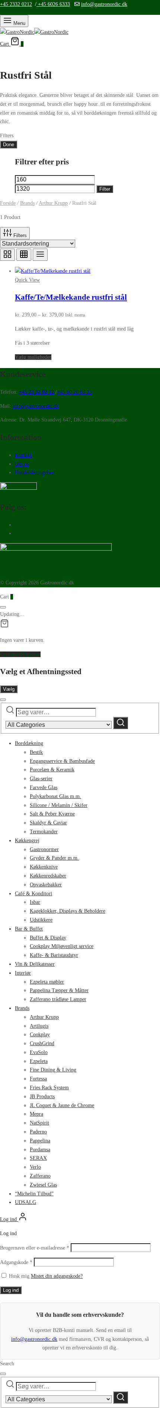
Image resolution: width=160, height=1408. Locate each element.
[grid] (7, 255)
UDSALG (25, 1202)
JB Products (42, 1096)
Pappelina (40, 1140)
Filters (19, 235)
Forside (8, 203)
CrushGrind (42, 1043)
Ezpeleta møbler (47, 982)
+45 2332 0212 (16, 4)
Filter (104, 189)
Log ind (11, 1290)
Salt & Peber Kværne (52, 814)
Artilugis (39, 1026)
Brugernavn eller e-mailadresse (34, 1248)
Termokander (44, 831)
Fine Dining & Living (53, 1070)
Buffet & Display (48, 938)
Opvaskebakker (46, 884)
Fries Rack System (49, 1087)
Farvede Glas (43, 787)
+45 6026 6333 (53, 4)
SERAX (38, 1158)
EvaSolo (39, 1052)
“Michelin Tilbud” (34, 1194)
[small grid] (23, 255)
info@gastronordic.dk (104, 4)
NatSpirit (39, 1123)
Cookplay (40, 1034)
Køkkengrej (27, 840)
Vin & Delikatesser (35, 964)
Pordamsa (40, 1149)
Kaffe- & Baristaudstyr (54, 955)
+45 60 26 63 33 (74, 392)
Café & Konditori (33, 893)
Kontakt (23, 455)
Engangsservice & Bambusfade (62, 761)
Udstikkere (41, 920)
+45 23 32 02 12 (36, 392)
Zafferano (40, 1176)
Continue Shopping (20, 654)
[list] (40, 255)
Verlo (35, 1167)
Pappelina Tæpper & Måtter (59, 990)
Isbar (35, 902)
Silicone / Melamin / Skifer (58, 805)
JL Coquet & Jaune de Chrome (62, 1105)
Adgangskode (16, 1262)
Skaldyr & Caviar (48, 823)
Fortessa (38, 1079)
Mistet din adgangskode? (57, 1276)
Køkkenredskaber (48, 876)
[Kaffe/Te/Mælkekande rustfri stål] (52, 271)
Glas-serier (41, 778)
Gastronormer (44, 849)
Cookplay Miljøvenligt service (61, 946)
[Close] (3, 607)
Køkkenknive (44, 867)
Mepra (36, 1114)
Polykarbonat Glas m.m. (55, 796)
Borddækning (29, 743)
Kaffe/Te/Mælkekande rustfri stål (71, 297)
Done (8, 144)
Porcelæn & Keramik (52, 769)
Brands (27, 203)
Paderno (38, 1132)
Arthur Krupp (53, 203)
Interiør (23, 973)
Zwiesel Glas (43, 1185)
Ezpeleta (39, 1061)
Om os (22, 464)
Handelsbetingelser (34, 472)
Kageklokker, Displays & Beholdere (67, 911)
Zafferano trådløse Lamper (58, 999)
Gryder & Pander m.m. (54, 858)
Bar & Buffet (29, 929)
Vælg (9, 689)
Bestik (36, 752)
